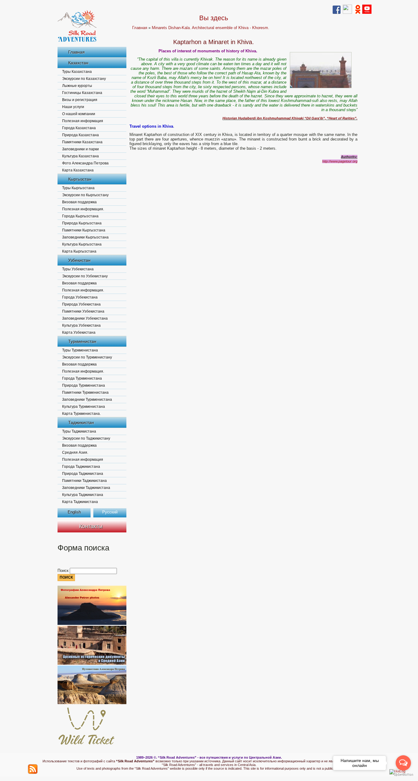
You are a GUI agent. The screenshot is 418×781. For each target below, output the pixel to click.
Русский (110, 512)
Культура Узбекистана (81, 325)
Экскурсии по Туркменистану (87, 357)
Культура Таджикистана (82, 495)
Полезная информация (82, 121)
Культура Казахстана (80, 156)
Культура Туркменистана (83, 406)
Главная (76, 52)
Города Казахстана (79, 128)
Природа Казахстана (80, 135)
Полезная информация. (83, 209)
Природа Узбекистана (81, 304)
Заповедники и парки (80, 149)
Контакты (91, 526)
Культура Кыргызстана (82, 244)
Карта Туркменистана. (81, 413)
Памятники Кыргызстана (83, 230)
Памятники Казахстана (82, 142)
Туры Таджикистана (79, 431)
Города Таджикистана (81, 466)
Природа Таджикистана (82, 473)
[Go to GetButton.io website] (403, 775)
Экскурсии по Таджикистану (86, 438)
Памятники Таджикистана (84, 481)
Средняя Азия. (75, 452)
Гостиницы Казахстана (82, 93)
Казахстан (78, 62)
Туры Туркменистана (80, 350)
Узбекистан (79, 260)
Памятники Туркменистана (85, 392)
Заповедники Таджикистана (86, 488)
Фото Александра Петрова (85, 163)
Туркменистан (82, 341)
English (74, 512)
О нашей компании (78, 114)
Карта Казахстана (78, 170)
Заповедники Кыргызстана (85, 237)
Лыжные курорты (77, 86)
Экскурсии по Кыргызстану (85, 195)
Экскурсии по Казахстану (84, 79)
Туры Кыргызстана (78, 188)
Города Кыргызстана (80, 216)
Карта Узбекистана (78, 332)
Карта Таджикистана (80, 502)
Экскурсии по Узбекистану (85, 276)
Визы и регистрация (79, 100)
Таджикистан (81, 422)
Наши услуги (73, 107)
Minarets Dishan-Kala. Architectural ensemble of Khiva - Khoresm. (210, 27)
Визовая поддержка (79, 202)
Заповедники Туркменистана (87, 399)
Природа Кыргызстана (82, 223)
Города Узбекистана (80, 297)
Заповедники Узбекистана (85, 318)
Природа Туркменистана (83, 385)
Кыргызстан (79, 179)
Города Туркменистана (82, 378)
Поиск (64, 570)
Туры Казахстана (77, 71)
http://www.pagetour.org (339, 161)
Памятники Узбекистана (83, 311)
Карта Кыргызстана (79, 251)
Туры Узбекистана (78, 269)
